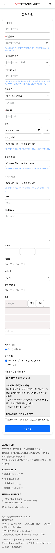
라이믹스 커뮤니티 (12, 488)
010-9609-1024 (13, 502)
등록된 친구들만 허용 (31, 360)
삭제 (40, 303)
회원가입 (27, 428)
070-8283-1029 (13, 499)
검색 (32, 303)
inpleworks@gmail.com (16, 507)
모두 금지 (12, 365)
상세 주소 (9, 331)
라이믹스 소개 (10, 479)
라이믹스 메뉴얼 (11, 483)
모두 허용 (12, 360)
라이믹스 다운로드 (12, 474)
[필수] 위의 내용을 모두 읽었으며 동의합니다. (28, 420)
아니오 (18, 349)
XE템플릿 (27, 4)
